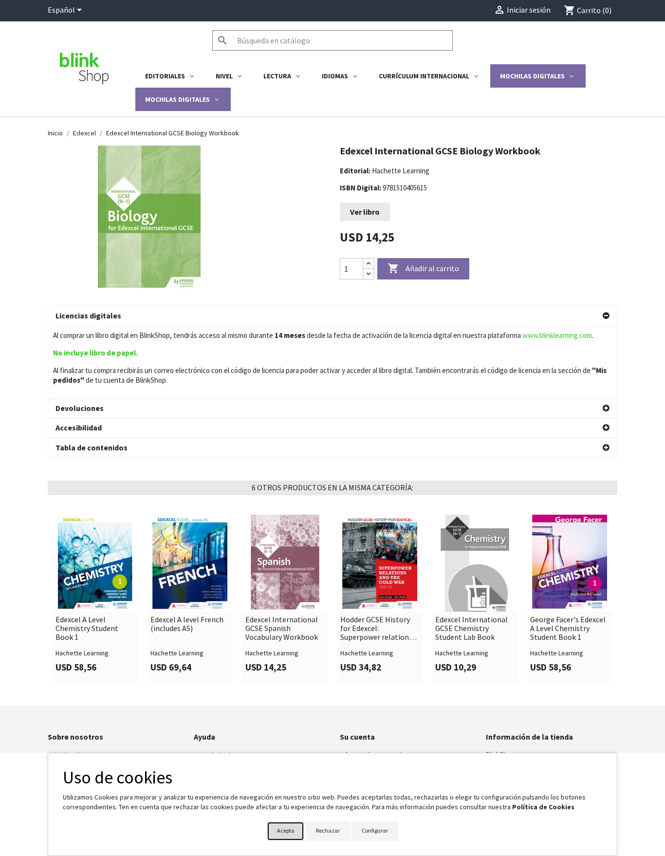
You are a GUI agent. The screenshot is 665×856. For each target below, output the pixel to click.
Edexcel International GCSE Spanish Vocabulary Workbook (281, 628)
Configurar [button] (375, 830)
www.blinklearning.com (557, 335)
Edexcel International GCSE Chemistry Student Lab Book (471, 628)
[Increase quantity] (368, 263)
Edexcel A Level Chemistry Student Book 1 (86, 628)
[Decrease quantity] (368, 273)
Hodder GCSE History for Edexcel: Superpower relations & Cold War (379, 628)
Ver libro (365, 212)
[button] (332, 316)
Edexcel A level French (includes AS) (186, 624)
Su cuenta (357, 737)
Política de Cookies (543, 806)
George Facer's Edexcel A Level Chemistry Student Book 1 (568, 628)
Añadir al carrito (423, 268)
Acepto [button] (285, 830)
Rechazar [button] (328, 830)
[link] (95, 598)
